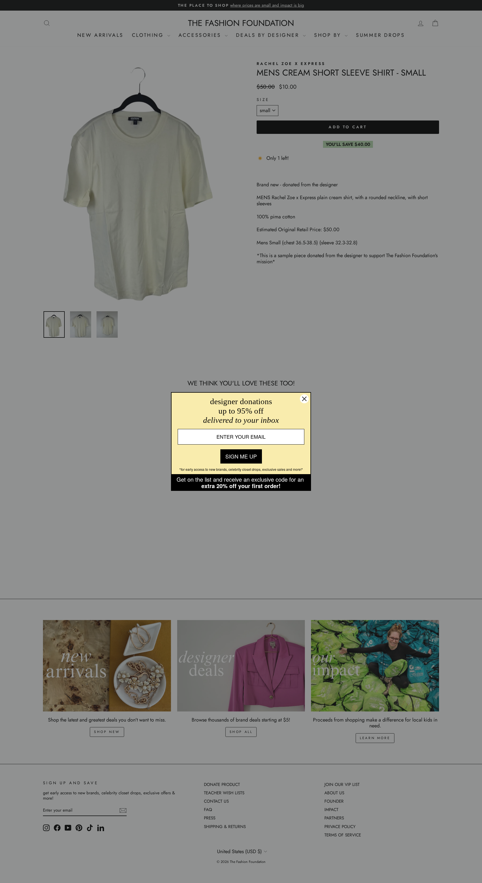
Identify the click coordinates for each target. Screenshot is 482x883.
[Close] (304, 399)
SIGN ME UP (241, 456)
